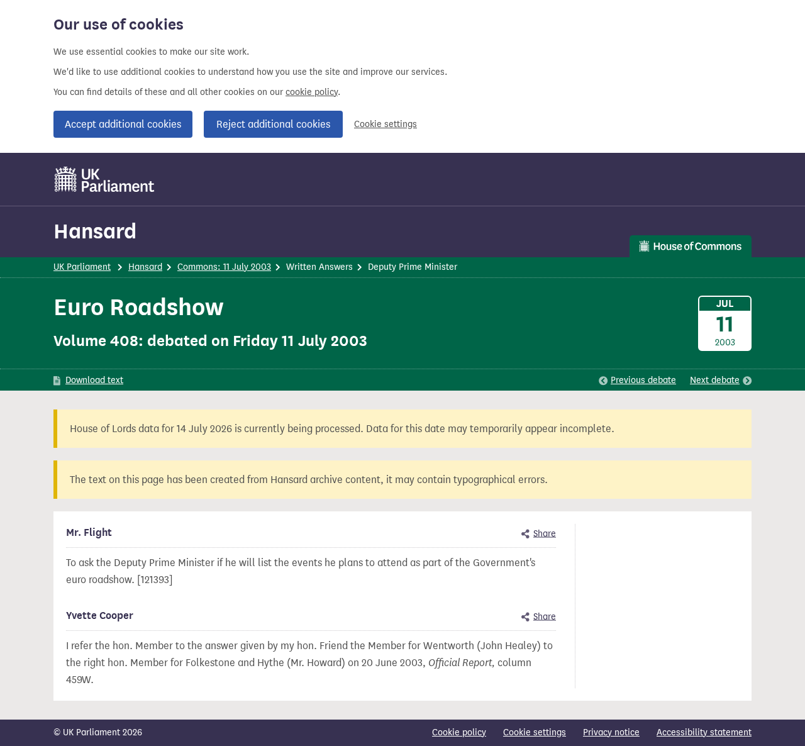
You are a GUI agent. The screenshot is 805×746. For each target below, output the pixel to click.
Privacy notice (611, 732)
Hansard (94, 231)
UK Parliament (82, 267)
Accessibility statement (704, 732)
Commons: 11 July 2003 (224, 267)
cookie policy (312, 92)
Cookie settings (385, 124)
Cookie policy (459, 732)
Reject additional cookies (273, 124)
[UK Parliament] (104, 179)
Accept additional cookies (123, 124)
